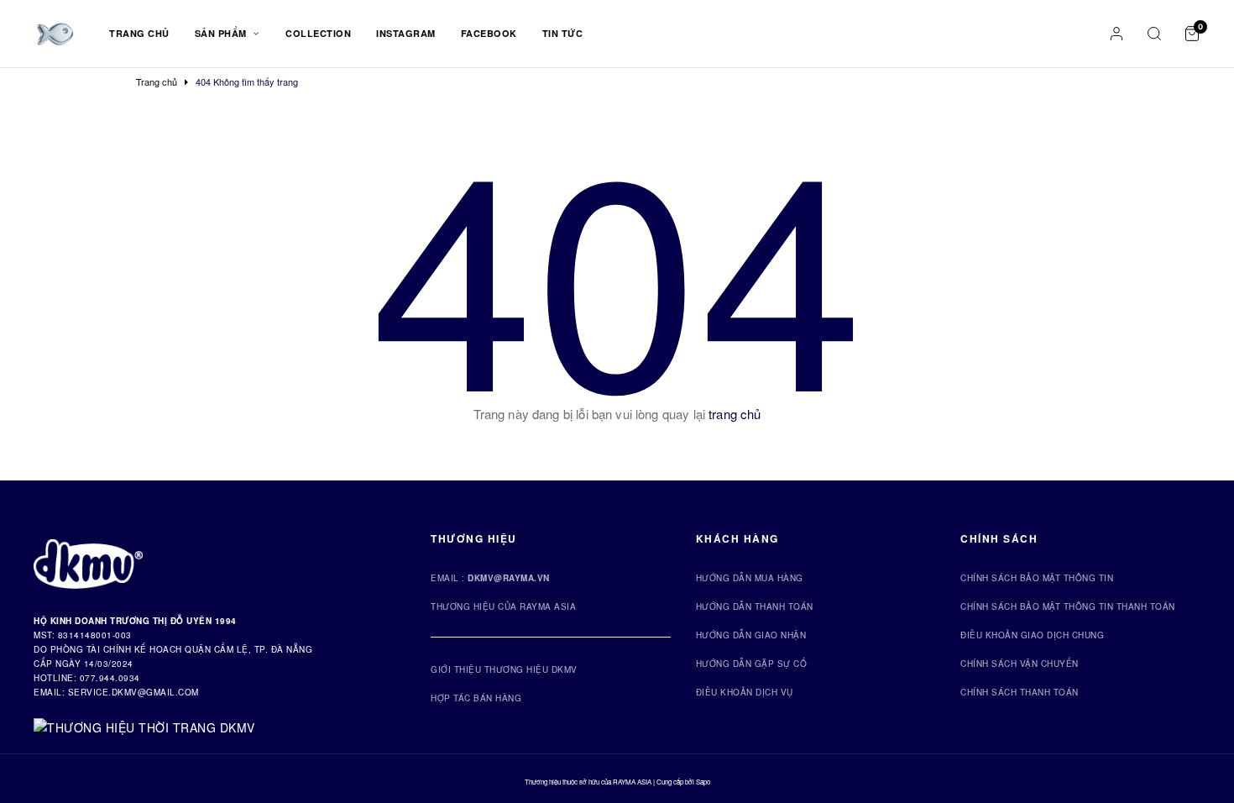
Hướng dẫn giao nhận (751, 635)
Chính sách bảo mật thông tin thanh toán (1067, 606)
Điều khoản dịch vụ (744, 692)
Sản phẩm (222, 33)
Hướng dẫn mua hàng (749, 578)
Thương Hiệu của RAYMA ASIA (503, 606)
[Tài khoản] (1116, 33)
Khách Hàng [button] (737, 538)
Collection (318, 33)
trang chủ (735, 413)
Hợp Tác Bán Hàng (476, 698)
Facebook (489, 33)
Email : (490, 578)
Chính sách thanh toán (1019, 692)
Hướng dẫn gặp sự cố (752, 663)
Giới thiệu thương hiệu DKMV (504, 669)
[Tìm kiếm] (1154, 33)
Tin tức (562, 33)
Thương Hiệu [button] (474, 538)
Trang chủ (139, 33)
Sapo (703, 781)
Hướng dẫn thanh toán (754, 606)
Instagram (406, 33)
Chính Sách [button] (999, 538)
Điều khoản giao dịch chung (1032, 635)
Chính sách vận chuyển (1019, 663)
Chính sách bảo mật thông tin (1036, 578)
